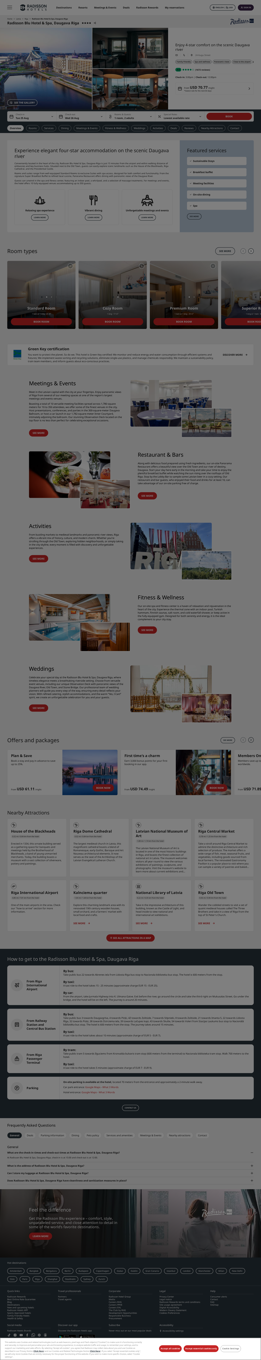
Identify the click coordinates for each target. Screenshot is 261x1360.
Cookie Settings (230, 1348)
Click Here (39, 1351)
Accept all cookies (170, 1348)
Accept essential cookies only (201, 1348)
